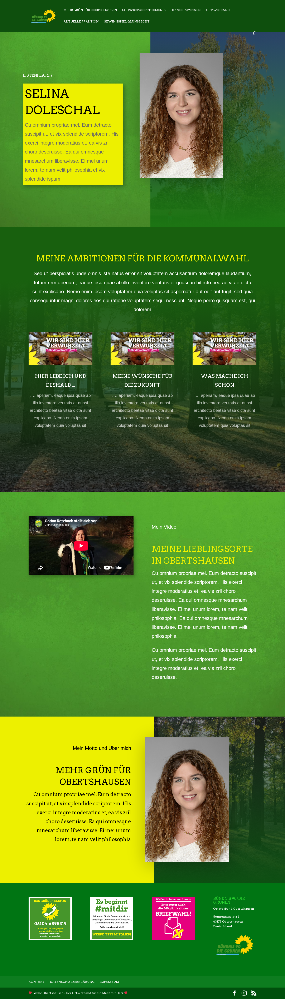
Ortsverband (218, 10)
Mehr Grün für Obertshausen (90, 10)
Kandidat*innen (186, 10)
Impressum (109, 981)
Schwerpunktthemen (142, 10)
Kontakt (37, 981)
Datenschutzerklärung (72, 981)
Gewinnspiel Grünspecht (127, 21)
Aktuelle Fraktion (81, 21)
